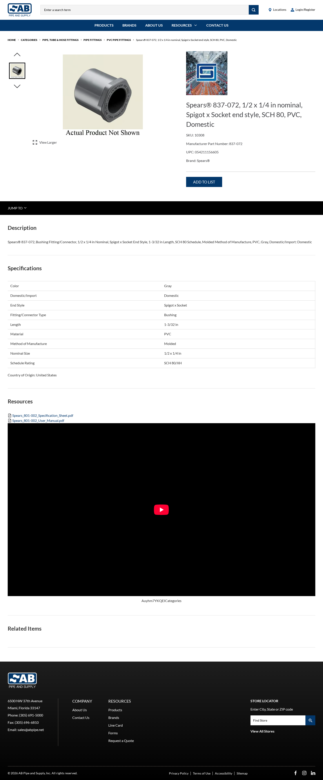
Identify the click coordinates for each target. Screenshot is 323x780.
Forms (113, 733)
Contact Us (217, 25)
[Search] (254, 10)
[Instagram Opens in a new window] (304, 773)
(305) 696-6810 (27, 722)
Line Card (115, 725)
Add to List (204, 182)
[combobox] (145, 10)
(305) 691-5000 (31, 715)
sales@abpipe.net (31, 729)
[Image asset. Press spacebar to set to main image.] (17, 71)
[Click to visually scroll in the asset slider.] (17, 54)
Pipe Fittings (92, 40)
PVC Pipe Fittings (119, 40)
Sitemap (242, 773)
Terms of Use (201, 773)
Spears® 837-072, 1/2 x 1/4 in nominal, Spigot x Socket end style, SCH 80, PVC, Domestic (186, 40)
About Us (154, 25)
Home (12, 40)
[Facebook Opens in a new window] (295, 773)
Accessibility (223, 773)
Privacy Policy (179, 773)
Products (104, 25)
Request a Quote (121, 740)
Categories (29, 40)
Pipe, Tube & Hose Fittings (60, 40)
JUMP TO (15, 208)
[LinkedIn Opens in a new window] (313, 773)
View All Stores (262, 731)
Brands (129, 25)
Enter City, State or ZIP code (271, 709)
